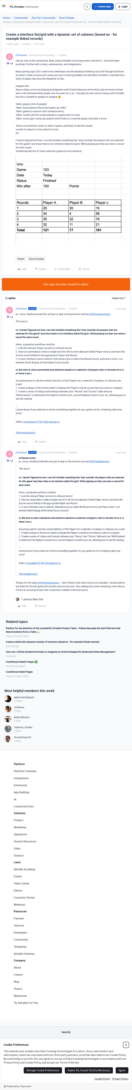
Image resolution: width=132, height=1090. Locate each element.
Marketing (20, 827)
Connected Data (24, 806)
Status (18, 989)
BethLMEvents (22, 717)
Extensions (20, 785)
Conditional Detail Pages (19, 671)
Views (20, 259)
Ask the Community (43, 18)
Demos (18, 890)
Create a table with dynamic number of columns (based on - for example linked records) (53, 641)
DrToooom (21, 55)
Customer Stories (24, 897)
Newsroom (20, 996)
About (17, 967)
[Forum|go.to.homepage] (24, 6)
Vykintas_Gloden (23, 727)
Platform (19, 764)
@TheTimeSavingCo (100, 314)
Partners (19, 918)
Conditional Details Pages (20, 661)
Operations (20, 834)
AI (15, 799)
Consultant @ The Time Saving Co (41, 421)
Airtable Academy (24, 869)
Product (19, 820)
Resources (20, 911)
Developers (20, 932)
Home (6, 18)
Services (19, 925)
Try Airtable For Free (26, 1003)
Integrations (21, 778)
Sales (17, 848)
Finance (19, 855)
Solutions (19, 813)
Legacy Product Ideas (17, 636)
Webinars (19, 904)
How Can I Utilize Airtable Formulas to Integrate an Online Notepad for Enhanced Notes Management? (61, 651)
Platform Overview (25, 771)
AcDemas (19, 707)
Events (18, 876)
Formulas (11, 656)
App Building (21, 792)
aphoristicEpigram (24, 697)
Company (19, 960)
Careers (18, 974)
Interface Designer (15, 666)
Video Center (21, 883)
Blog (16, 982)
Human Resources (25, 841)
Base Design (66, 18)
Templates (20, 947)
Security (66, 1032)
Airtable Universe (24, 954)
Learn (17, 862)
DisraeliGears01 (22, 737)
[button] (4, 7)
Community (21, 18)
